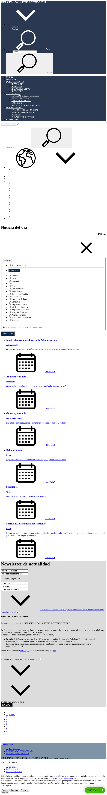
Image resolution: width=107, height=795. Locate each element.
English (14, 29)
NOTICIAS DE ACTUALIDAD (25, 96)
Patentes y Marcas (18, 315)
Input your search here (12, 327)
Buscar (9, 52)
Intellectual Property (19, 307)
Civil (13, 283)
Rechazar (24, 790)
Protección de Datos (19, 299)
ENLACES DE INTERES (22, 117)
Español (14, 27)
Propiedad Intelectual (20, 310)
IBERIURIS (16, 86)
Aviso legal (11, 767)
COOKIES (5, 793)
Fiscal (13, 278)
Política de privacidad (15, 769)
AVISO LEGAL (13, 749)
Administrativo (17, 289)
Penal (13, 286)
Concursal (15, 302)
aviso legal (24, 651)
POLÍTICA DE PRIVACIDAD (19, 751)
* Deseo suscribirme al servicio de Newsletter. (20, 659)
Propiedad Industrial (19, 304)
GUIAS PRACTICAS (20, 98)
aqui (54, 651)
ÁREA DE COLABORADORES (25, 105)
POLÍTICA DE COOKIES (17, 753)
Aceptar (5, 790)
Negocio (15, 320)
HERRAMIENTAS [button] (14, 108)
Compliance (16, 296)
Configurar (14, 790)
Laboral (14, 276)
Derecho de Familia (19, 294)
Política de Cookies (14, 771)
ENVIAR (6, 704)
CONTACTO (12, 119)
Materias (7, 260)
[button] (25, 24)
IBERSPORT (17, 91)
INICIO (9, 77)
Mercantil (15, 281)
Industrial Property (19, 312)
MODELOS (16, 103)
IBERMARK (17, 84)
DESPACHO (11, 79)
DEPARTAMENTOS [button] (15, 82)
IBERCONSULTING (20, 89)
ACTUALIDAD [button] (13, 93)
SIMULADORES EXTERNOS (24, 112)
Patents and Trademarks (21, 317)
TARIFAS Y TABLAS (21, 100)
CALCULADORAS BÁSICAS (24, 110)
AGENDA (16, 115)
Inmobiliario (16, 291)
